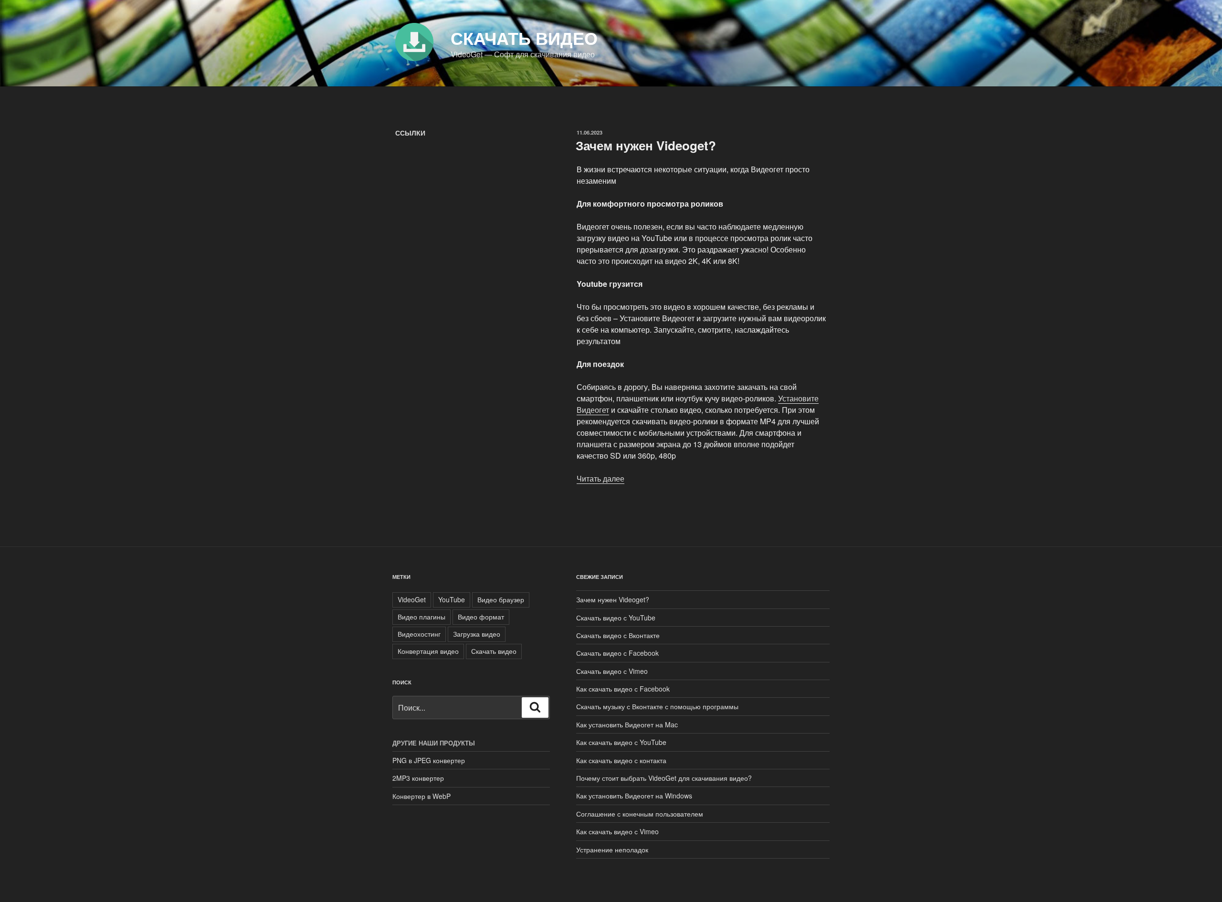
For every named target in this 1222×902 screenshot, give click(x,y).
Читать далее (600, 478)
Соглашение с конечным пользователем (639, 813)
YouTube (451, 599)
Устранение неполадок (612, 849)
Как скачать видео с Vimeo (617, 831)
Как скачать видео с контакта (621, 760)
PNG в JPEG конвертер (428, 760)
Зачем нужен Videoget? (646, 145)
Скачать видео (524, 37)
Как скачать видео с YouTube (621, 742)
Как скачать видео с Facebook (623, 688)
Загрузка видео (476, 634)
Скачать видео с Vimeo (612, 671)
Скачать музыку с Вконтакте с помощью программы (657, 706)
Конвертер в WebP (421, 796)
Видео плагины (421, 616)
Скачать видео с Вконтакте (618, 635)
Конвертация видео (428, 651)
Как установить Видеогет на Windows (634, 795)
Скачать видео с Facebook (617, 653)
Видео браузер (500, 599)
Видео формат (481, 616)
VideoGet (412, 599)
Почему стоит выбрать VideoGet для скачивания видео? (664, 778)
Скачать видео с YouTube (615, 617)
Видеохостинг (419, 634)
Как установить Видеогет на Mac (627, 724)
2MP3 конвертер (418, 778)
